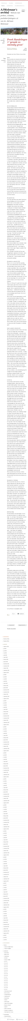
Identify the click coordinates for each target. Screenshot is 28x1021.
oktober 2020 (6, 798)
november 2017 (6, 874)
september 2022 (6, 748)
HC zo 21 (6, 980)
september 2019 (6, 826)
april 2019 (5, 837)
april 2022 (5, 759)
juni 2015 (5, 937)
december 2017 (6, 872)
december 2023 (6, 715)
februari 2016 (6, 920)
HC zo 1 (5, 961)
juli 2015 (5, 935)
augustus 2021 (6, 776)
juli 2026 (5, 648)
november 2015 (6, 926)
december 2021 (6, 768)
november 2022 (6, 744)
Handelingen (9, 49)
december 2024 (6, 689)
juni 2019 (5, 833)
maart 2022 (5, 761)
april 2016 (5, 915)
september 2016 (6, 904)
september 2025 (6, 670)
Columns (11, 3)
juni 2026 (5, 650)
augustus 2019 (6, 828)
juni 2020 (5, 807)
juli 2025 (5, 674)
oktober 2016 (6, 902)
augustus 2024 (6, 698)
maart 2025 (5, 683)
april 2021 (5, 785)
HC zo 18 (6, 973)
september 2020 (6, 800)
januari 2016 (6, 922)
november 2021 (6, 770)
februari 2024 (6, 711)
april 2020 (5, 811)
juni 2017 (5, 885)
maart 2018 (5, 865)
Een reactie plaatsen (25, 49)
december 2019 (6, 820)
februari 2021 (6, 789)
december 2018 (6, 846)
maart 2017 (5, 891)
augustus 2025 (6, 672)
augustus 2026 (6, 646)
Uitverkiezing (6, 998)
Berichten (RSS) (6, 638)
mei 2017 (5, 887)
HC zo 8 (5, 989)
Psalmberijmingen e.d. (19, 5)
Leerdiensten (10, 5)
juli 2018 (5, 857)
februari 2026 (6, 659)
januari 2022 (6, 765)
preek (5, 61)
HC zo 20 (6, 978)
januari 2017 (6, 896)
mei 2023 (5, 731)
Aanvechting (6, 952)
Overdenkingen (18, 3)
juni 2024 (5, 702)
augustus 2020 (6, 802)
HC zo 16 (6, 970)
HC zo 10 (6, 963)
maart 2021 (5, 787)
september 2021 (6, 774)
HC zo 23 (6, 984)
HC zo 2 (5, 977)
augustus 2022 (6, 750)
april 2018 (5, 863)
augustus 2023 (6, 724)
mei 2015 (5, 939)
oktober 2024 (6, 694)
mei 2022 (5, 757)
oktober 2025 (6, 668)
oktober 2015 (6, 928)
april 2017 (5, 889)
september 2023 (6, 722)
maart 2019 (5, 839)
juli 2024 (5, 700)
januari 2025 (6, 687)
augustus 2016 (6, 907)
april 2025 (5, 681)
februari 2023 (6, 737)
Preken (3, 5)
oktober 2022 (6, 746)
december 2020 (6, 794)
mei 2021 (5, 783)
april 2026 (5, 655)
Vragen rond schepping (8, 1003)
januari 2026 (6, 661)
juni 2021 (5, 781)
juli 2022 (5, 752)
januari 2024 (6, 713)
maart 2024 (5, 709)
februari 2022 (6, 763)
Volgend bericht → (22, 625)
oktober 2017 (6, 876)
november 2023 (6, 718)
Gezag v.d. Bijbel (7, 959)
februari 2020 (6, 815)
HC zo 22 (6, 982)
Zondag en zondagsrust (8, 1010)
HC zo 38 (6, 987)
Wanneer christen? (7, 1005)
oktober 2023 (6, 720)
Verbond (5, 999)
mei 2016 (5, 913)
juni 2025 (5, 676)
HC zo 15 (6, 968)
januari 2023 (6, 739)
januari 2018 (6, 870)
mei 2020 (5, 809)
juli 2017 (5, 883)
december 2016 (6, 898)
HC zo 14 (6, 966)
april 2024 (5, 707)
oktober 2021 (6, 772)
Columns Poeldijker (7, 948)
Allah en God (6, 954)
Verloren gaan (6, 1001)
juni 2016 (5, 911)
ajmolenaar (13, 48)
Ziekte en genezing (7, 1008)
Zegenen (5, 1006)
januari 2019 (6, 844)
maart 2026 (5, 657)
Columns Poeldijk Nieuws (8, 946)
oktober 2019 (6, 824)
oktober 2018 (6, 850)
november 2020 (6, 796)
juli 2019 (5, 831)
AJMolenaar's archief (9, 11)
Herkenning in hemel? (8, 991)
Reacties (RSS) (6, 641)
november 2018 (6, 848)
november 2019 (6, 822)
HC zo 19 (6, 975)
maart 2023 (5, 735)
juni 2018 (5, 859)
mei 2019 (5, 835)
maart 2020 (5, 813)
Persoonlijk (4, 3)
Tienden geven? (7, 996)
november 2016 (6, 900)
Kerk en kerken (7, 992)
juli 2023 (5, 726)
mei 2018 (5, 861)
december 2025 (6, 663)
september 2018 (6, 852)
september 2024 (6, 696)
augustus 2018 (6, 854)
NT (13, 49)
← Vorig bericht (11, 625)
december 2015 (6, 924)
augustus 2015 (6, 933)
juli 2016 (5, 909)
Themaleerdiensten (7, 994)
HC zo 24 (6, 985)
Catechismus (6, 956)
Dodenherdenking (7, 1016)
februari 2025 (6, 685)
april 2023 (5, 733)
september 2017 (6, 878)
